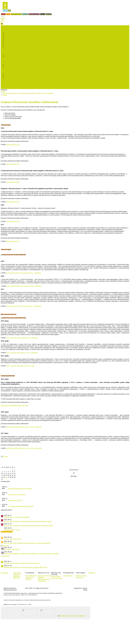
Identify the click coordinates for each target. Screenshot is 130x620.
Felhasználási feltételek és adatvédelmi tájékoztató (17, 575)
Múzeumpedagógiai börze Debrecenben (20, 488)
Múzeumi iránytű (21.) (13, 164)
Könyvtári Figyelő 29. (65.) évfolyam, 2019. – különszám (23, 273)
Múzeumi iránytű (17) (12, 202)
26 (6, 477)
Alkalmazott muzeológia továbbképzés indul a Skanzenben (21, 563)
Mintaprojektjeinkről (11, 55)
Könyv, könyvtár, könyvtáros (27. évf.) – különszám (22, 352)
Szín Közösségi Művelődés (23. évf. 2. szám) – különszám (23, 427)
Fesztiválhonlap (68, 575)
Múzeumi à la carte (34, 14)
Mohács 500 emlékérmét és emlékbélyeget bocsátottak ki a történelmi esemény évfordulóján (31, 553)
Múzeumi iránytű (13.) (13, 241)
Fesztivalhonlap (55, 576)
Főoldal (3, 14)
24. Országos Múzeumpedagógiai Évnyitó (20, 506)
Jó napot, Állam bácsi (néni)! (12, 539)
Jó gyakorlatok (9, 39)
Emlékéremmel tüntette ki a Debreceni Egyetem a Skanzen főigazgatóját (25, 567)
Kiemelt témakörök (56, 578)
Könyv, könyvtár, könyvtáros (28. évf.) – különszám (22, 338)
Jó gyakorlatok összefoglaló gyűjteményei (17, 41)
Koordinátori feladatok (29, 578)
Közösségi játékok (10, 46)
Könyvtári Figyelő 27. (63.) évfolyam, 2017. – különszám (23, 306)
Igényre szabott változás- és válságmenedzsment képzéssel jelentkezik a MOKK (28, 521)
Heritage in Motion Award (12, 530)
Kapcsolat (49, 14)
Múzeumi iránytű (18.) (13, 182)
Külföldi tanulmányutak (12, 78)
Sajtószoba (4, 84)
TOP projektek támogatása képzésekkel (12, 26)
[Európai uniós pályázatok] (4, 456)
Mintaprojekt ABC (10, 56)
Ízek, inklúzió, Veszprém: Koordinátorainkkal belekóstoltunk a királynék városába (28, 525)
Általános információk (11, 33)
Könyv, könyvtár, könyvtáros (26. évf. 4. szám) (20, 366)
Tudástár (42, 14)
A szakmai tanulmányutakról (13, 74)
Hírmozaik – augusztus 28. (12, 549)
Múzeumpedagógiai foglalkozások (44, 580)
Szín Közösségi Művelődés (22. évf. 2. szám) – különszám (23, 448)
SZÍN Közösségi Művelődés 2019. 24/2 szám (14, 405)
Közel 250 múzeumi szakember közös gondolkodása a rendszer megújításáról (27, 543)
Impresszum (4, 573)
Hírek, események (16, 14)
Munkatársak (5, 88)
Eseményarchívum (81, 575)
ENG (2, 21)
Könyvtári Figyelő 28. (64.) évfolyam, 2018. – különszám (24, 286)
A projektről (4, 28)
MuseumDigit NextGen (15, 500)
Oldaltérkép (91, 573)
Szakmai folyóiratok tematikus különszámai (18, 43)
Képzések (25, 14)
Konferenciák (9, 45)
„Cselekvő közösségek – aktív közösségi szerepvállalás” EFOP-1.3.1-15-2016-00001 (27, 93)
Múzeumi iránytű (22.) (13, 144)
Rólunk (8, 14)
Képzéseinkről (9, 64)
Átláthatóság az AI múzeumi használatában (17, 517)
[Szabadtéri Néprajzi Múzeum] (7, 12)
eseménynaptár (5, 481)
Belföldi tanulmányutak (12, 76)
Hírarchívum (79, 577)
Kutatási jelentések (10, 38)
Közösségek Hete (6, 83)
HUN (2, 19)
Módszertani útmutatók (11, 34)
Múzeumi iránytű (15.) (13, 221)
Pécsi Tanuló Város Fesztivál (16, 494)
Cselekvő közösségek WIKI (13, 36)
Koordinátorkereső (31, 575)
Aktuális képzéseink (11, 66)
